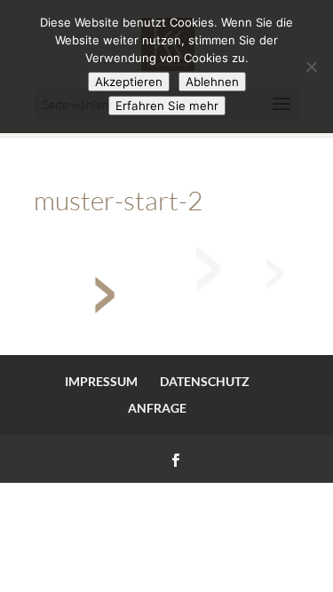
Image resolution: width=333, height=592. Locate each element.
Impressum (101, 381)
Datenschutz (205, 381)
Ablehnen (212, 82)
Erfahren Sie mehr (166, 106)
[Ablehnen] (311, 66)
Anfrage (157, 407)
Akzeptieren (129, 82)
